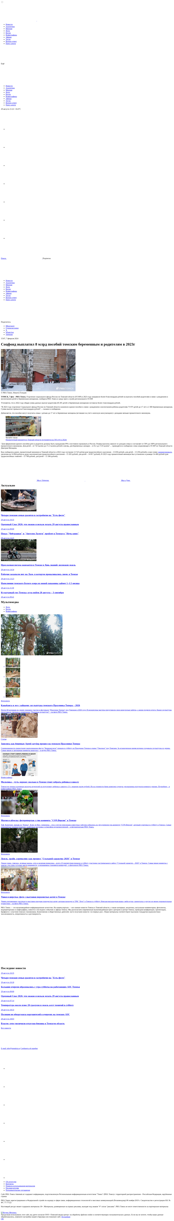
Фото (8, 31)
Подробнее (65, 1217)
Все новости (6, 1028)
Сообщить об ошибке (29, 1048)
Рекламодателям (12, 1188)
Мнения (9, 29)
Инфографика (11, 35)
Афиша (8, 37)
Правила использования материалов (20, 1186)
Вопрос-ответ (11, 41)
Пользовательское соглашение (18, 1190)
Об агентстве (11, 1182)
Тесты (8, 39)
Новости (9, 24)
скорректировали (165, 452)
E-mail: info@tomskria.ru (10, 1048)
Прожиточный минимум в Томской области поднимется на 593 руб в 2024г (36, 440)
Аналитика (10, 27)
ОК (2, 1219)
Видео (8, 33)
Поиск (4, 258)
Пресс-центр (11, 44)
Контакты (10, 1184)
